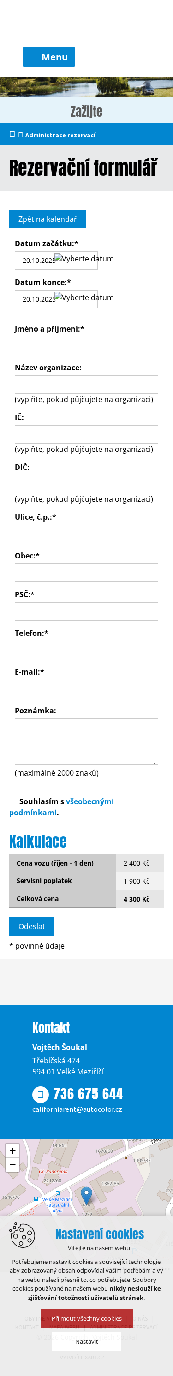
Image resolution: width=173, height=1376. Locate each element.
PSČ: (25, 594)
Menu (55, 57)
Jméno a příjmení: (49, 329)
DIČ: (22, 467)
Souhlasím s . (61, 807)
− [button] (13, 1164)
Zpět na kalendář (47, 219)
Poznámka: (35, 711)
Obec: (27, 556)
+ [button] (13, 1151)
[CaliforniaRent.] (86, 23)
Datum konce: (43, 282)
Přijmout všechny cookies (87, 1318)
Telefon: (31, 633)
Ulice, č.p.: (35, 517)
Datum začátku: (46, 243)
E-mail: (29, 672)
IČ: (19, 417)
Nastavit (86, 1341)
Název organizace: (48, 367)
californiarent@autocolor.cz (77, 1109)
